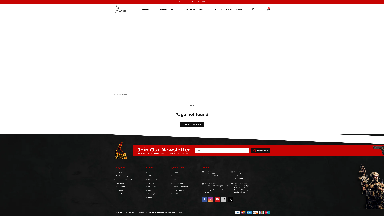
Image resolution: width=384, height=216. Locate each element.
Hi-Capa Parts (121, 172)
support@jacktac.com (241, 174)
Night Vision (120, 187)
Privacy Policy (179, 190)
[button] (253, 9)
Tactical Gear (121, 183)
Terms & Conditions (181, 187)
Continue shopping (192, 124)
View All (119, 194)
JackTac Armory (122, 176)
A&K (149, 176)
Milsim (176, 172)
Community (178, 176)
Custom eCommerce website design (162, 212)
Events (176, 179)
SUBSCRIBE (262, 151)
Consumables (121, 190)
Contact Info (178, 183)
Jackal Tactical (126, 212)
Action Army (153, 179)
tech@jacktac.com (240, 176)
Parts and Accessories (124, 179)
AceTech (151, 183)
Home (116, 94)
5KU (149, 172)
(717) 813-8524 (239, 178)
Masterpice (152, 194)
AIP (149, 190)
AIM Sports (152, 187)
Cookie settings (179, 194)
